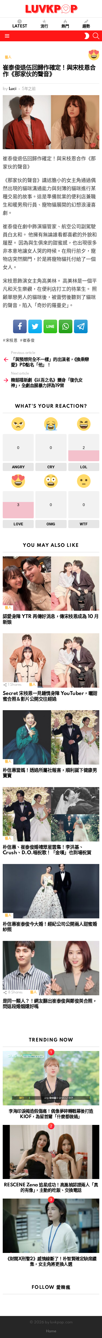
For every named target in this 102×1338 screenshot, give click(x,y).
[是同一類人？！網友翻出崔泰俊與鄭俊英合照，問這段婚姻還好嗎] (51, 968)
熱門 (65, 26)
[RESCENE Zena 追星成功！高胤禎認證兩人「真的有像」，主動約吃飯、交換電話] (51, 1152)
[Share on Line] (50, 326)
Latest (19, 26)
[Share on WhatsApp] (65, 326)
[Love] (93, 54)
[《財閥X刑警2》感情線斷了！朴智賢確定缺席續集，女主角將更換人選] (51, 1226)
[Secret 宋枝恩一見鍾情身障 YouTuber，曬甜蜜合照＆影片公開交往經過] (51, 660)
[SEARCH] (96, 35)
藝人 (8, 608)
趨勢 (86, 26)
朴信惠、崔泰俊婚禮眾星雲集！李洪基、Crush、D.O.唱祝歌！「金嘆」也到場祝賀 (47, 850)
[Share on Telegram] (81, 326)
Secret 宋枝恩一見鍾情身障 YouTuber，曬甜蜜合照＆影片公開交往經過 (50, 696)
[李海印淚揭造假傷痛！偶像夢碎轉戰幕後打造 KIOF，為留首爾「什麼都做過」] (51, 1078)
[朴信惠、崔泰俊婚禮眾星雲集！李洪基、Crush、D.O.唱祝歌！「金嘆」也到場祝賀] (51, 814)
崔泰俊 (29, 340)
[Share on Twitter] (35, 326)
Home (51, 1331)
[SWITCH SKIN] (87, 35)
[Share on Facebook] (20, 326)
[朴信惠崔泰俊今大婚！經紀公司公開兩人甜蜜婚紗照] (51, 891)
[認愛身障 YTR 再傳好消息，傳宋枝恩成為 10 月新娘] (51, 583)
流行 (44, 26)
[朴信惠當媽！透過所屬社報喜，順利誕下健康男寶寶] (51, 737)
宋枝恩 (12, 340)
